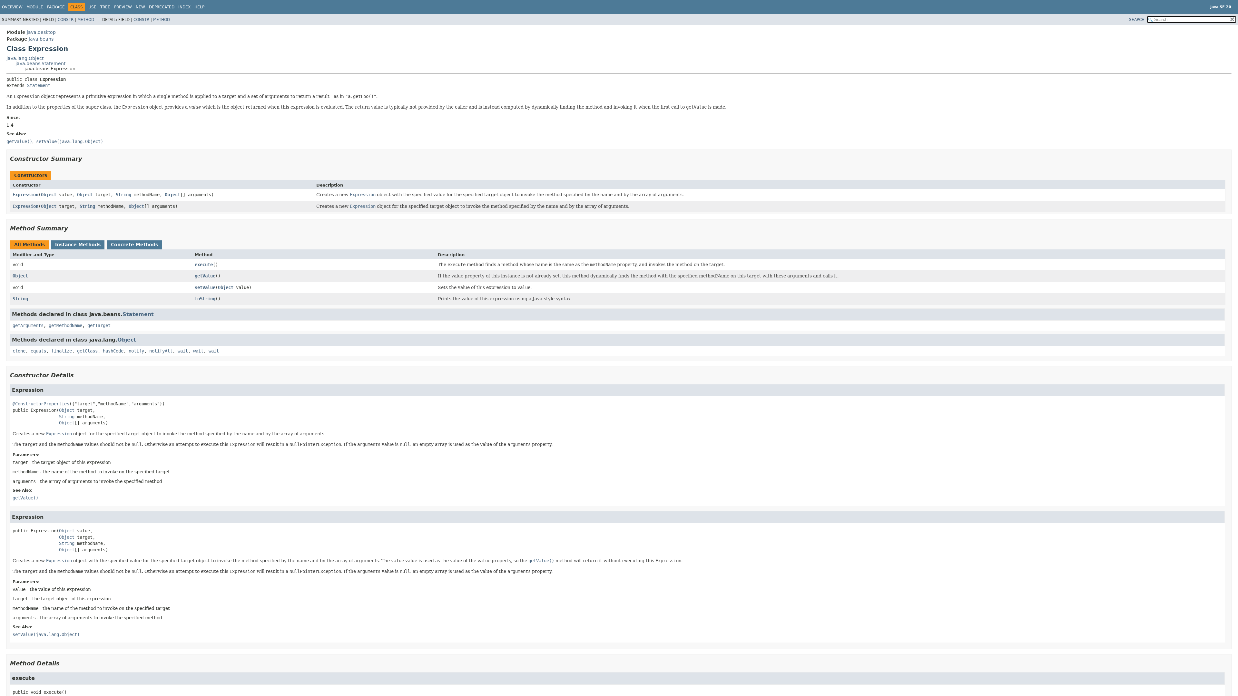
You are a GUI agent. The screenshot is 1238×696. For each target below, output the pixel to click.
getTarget (99, 325)
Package (56, 7)
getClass (87, 350)
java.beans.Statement (40, 63)
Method (85, 19)
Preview (123, 7)
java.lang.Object (25, 58)
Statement (38, 85)
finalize (61, 350)
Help (199, 7)
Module (34, 7)
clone (19, 350)
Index (184, 7)
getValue (205, 275)
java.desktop (41, 32)
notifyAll (160, 350)
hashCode (113, 350)
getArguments (28, 325)
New (140, 7)
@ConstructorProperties (41, 403)
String (123, 194)
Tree (105, 7)
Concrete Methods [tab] (134, 244)
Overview (12, 7)
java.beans (41, 39)
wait (183, 350)
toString (205, 298)
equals (38, 350)
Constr (66, 19)
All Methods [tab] (29, 244)
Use (92, 7)
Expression (25, 194)
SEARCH (1137, 19)
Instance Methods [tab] (78, 244)
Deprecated (161, 7)
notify (136, 350)
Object (48, 194)
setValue (205, 287)
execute (204, 264)
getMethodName (65, 325)
